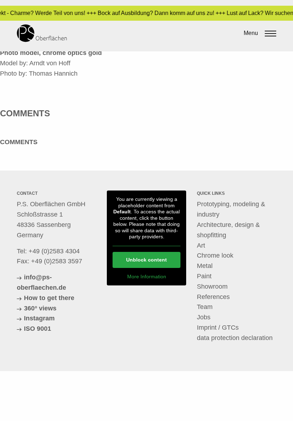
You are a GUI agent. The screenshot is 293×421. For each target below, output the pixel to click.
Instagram (39, 318)
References (213, 296)
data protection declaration (235, 337)
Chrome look (215, 255)
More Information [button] (146, 276)
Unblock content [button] (146, 260)
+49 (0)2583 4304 (54, 251)
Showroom (212, 286)
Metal (205, 265)
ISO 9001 (37, 328)
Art (201, 245)
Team (205, 306)
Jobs (203, 317)
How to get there (49, 297)
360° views (40, 308)
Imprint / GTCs (218, 327)
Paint (204, 276)
